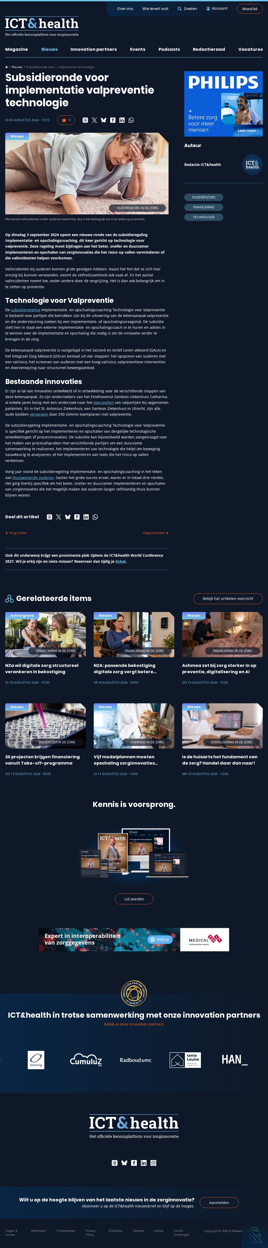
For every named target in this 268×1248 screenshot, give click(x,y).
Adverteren (38, 1231)
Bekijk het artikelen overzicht (228, 598)
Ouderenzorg (203, 197)
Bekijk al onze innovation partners (134, 1024)
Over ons (125, 8)
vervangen (39, 414)
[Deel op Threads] (85, 120)
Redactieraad (209, 49)
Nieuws (49, 49)
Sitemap (138, 1231)
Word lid (249, 8)
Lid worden (134, 898)
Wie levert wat (155, 8)
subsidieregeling (25, 309)
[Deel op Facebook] (112, 120)
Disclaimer (115, 1231)
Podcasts (169, 49)
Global (158, 1231)
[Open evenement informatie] (255, 1235)
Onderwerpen (66, 1231)
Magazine (16, 49)
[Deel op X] (94, 120)
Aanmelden (219, 1202)
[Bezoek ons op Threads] (115, 1163)
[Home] (6, 67)
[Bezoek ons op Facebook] (134, 1163)
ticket (120, 561)
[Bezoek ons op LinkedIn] (144, 1163)
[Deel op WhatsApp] (131, 120)
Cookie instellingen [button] (181, 1232)
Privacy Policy (91, 1232)
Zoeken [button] (190, 8)
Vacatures (250, 49)
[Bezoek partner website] (18, 1060)
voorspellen (103, 402)
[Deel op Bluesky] (103, 120)
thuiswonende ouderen (33, 477)
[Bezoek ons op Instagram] (153, 1163)
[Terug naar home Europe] (42, 26)
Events (137, 49)
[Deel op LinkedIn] (122, 120)
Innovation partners (94, 49)
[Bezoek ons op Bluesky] (124, 1163)
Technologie (204, 217)
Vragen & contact (11, 1232)
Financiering (203, 207)
